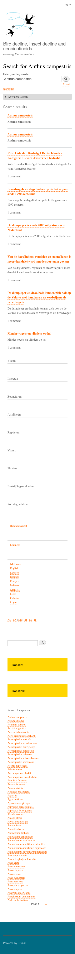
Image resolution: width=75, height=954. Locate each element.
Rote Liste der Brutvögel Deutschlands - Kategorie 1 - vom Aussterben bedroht (35, 155)
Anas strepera (15, 889)
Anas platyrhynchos (18, 885)
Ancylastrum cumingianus (21, 896)
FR (25, 620)
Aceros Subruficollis (18, 732)
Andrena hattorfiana (18, 900)
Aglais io (12, 795)
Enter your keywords (15, 74)
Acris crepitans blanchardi (22, 736)
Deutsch (14, 572)
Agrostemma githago (19, 803)
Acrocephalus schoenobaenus (23, 758)
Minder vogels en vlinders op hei (29, 333)
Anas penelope (15, 881)
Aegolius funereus (17, 780)
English (14, 568)
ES (30, 620)
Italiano (14, 585)
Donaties (17, 664)
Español (14, 577)
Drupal (22, 943)
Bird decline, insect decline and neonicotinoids (34, 45)
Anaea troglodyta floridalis (22, 859)
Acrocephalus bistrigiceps (21, 747)
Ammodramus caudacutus (21, 840)
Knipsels (15, 589)
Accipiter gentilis (17, 728)
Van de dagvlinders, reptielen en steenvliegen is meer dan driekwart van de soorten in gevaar (39, 259)
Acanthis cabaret (17, 724)
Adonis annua (15, 769)
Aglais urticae (15, 799)
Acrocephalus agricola (19, 739)
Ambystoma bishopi (18, 833)
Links (13, 594)
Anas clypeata (15, 870)
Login (13, 602)
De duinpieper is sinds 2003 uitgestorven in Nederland (36, 227)
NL (9, 620)
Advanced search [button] (18, 97)
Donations (18, 691)
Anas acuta (13, 862)
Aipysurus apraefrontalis (21, 807)
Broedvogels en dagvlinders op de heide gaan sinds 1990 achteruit (38, 191)
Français (14, 581)
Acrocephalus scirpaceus (21, 762)
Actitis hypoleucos (18, 765)
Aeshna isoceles (16, 784)
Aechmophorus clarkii (19, 773)
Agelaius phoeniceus (19, 792)
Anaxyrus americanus (19, 893)
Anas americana (16, 866)
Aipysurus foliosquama (20, 810)
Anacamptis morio (17, 855)
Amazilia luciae (16, 829)
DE (20, 620)
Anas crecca (14, 874)
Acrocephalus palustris (20, 754)
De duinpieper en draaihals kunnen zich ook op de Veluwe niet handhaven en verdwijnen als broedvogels (39, 297)
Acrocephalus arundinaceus (22, 743)
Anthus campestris (20, 115)
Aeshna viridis (15, 788)
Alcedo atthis (15, 818)
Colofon (14, 598)
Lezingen (15, 545)
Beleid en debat (18, 526)
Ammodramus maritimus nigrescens (27, 848)
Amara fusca (14, 825)
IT (35, 620)
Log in (67, 4)
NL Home (15, 564)
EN (14, 620)
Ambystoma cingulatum (20, 836)
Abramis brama (16, 721)
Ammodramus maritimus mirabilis (26, 844)
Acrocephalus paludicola (21, 750)
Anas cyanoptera (16, 877)
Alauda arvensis (16, 814)
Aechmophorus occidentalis (22, 777)
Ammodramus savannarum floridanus (27, 851)
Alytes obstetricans (18, 821)
